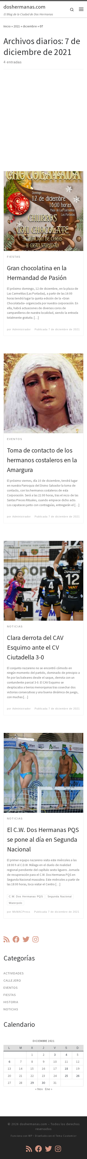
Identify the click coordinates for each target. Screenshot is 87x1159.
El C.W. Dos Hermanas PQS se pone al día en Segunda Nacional (43, 839)
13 (9, 1068)
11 (66, 1061)
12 (77, 1061)
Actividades (13, 973)
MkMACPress (21, 911)
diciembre (30, 26)
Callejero (12, 980)
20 (9, 1076)
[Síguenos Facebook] (16, 939)
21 (20, 1076)
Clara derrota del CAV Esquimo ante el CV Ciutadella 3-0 (35, 647)
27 (9, 1083)
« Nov (39, 1089)
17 (55, 1068)
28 (20, 1083)
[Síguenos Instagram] (35, 939)
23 (43, 1076)
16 (43, 1068)
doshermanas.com (33, 1124)
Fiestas (9, 995)
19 (77, 1068)
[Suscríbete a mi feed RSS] (6, 939)
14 (20, 1068)
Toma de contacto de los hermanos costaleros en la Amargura (42, 460)
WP (30, 1135)
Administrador (21, 329)
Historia (10, 1002)
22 (32, 1076)
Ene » (48, 1089)
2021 (16, 26)
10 (55, 1061)
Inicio (7, 26)
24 (55, 1076)
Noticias (10, 1009)
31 (55, 1083)
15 (32, 1068)
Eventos (10, 988)
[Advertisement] (43, 124)
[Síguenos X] (26, 939)
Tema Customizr (66, 1135)
